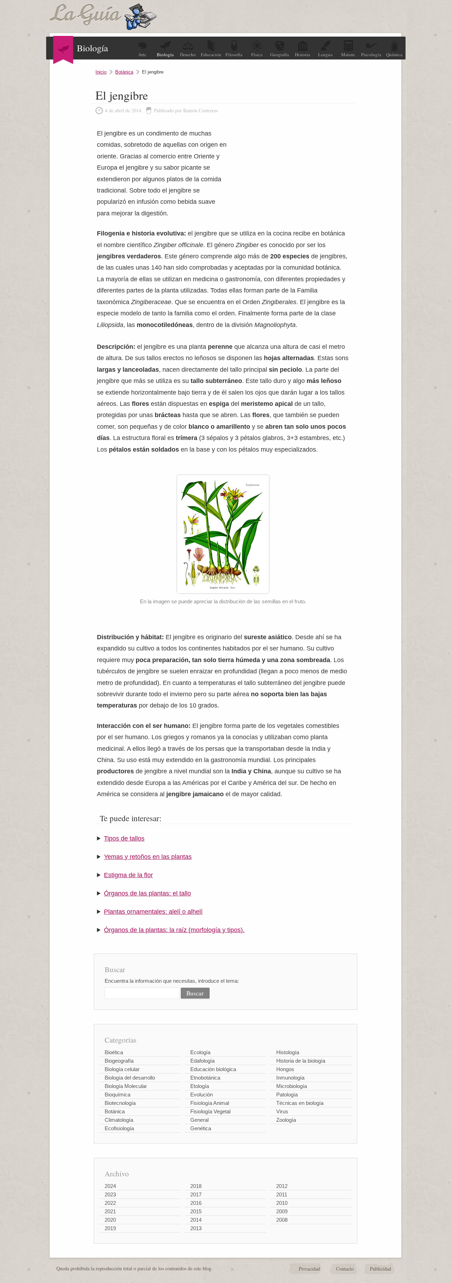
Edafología (202, 1061)
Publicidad (380, 1268)
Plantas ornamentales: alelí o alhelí (153, 911)
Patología (287, 1095)
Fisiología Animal (209, 1103)
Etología (199, 1086)
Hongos (285, 1069)
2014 (196, 1220)
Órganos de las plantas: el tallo (147, 893)
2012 (282, 1186)
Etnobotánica (205, 1078)
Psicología (371, 54)
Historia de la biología (300, 1061)
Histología (287, 1052)
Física (256, 54)
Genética (200, 1128)
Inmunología (290, 1078)
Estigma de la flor (128, 875)
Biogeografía (119, 1061)
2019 (110, 1228)
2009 (282, 1211)
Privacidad (309, 1268)
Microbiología (291, 1086)
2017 (196, 1194)
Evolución (201, 1095)
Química (394, 54)
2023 (110, 1194)
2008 (282, 1220)
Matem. (348, 54)
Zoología (286, 1120)
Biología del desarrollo (130, 1078)
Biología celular (122, 1069)
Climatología (119, 1120)
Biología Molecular (126, 1086)
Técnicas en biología (299, 1103)
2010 (282, 1203)
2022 (110, 1203)
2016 (196, 1203)
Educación (211, 54)
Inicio (100, 72)
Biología (165, 54)
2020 (110, 1220)
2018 (196, 1186)
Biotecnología (120, 1103)
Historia (302, 54)
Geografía (279, 54)
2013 (196, 1228)
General (199, 1120)
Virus (282, 1111)
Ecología (200, 1052)
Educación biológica (213, 1069)
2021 (110, 1211)
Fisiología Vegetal (210, 1111)
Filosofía (234, 54)
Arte (142, 54)
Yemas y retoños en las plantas (148, 856)
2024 (110, 1186)
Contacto (345, 1268)
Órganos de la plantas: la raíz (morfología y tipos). (174, 929)
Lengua (325, 54)
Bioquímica (117, 1095)
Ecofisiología (119, 1128)
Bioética (114, 1052)
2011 (281, 1194)
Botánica (124, 72)
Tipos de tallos (124, 838)
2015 (196, 1211)
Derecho (188, 54)
